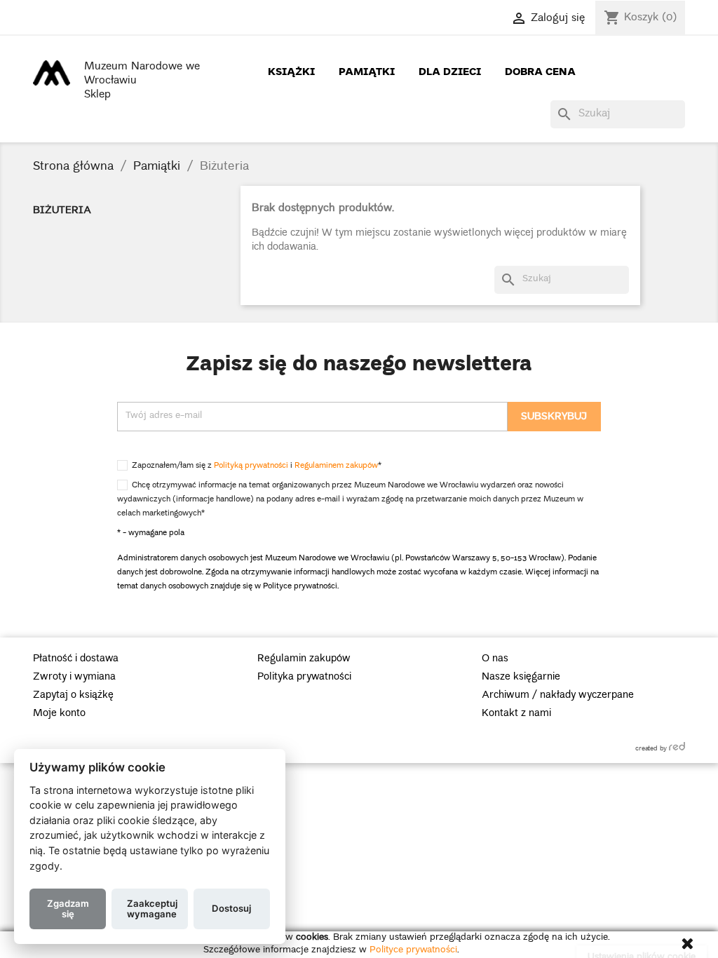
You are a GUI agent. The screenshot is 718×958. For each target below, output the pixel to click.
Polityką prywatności (251, 466)
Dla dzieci (450, 71)
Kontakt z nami (516, 714)
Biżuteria (62, 211)
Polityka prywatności (304, 677)
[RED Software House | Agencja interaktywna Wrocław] (677, 746)
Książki (291, 71)
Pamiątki (367, 71)
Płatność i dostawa (75, 659)
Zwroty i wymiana (74, 677)
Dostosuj (231, 908)
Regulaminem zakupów (336, 466)
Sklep (97, 95)
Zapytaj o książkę (73, 695)
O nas (495, 659)
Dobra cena (540, 71)
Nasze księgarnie (521, 677)
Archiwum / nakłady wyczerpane (558, 695)
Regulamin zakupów (304, 659)
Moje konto (59, 714)
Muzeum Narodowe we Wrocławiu (142, 74)
